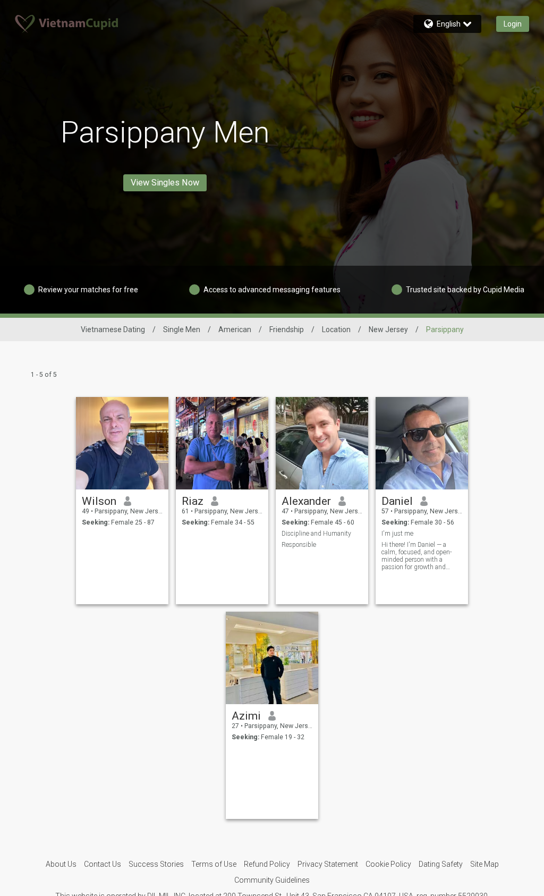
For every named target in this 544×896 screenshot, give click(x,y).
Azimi (246, 715)
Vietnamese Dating (113, 329)
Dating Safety (441, 864)
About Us (61, 864)
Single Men (181, 329)
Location (336, 329)
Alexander (306, 501)
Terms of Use (213, 864)
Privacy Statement (328, 864)
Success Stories (156, 864)
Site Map (484, 864)
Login (513, 24)
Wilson (99, 501)
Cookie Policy (388, 864)
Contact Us (102, 864)
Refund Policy (267, 864)
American (234, 329)
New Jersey (388, 329)
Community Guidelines (272, 880)
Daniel (397, 501)
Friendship (286, 329)
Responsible (299, 544)
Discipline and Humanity (316, 533)
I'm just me (397, 533)
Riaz (192, 501)
